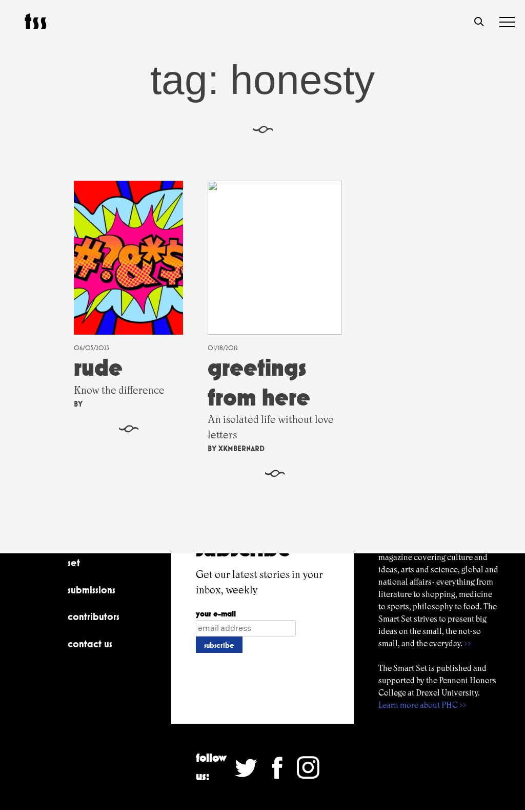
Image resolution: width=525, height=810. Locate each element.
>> (467, 643)
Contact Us (90, 643)
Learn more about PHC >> (422, 705)
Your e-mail (216, 614)
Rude (98, 367)
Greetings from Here (259, 382)
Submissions (91, 589)
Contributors (93, 616)
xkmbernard (241, 448)
